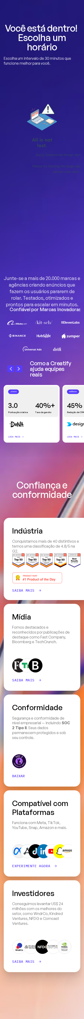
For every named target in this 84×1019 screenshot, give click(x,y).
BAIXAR (18, 776)
